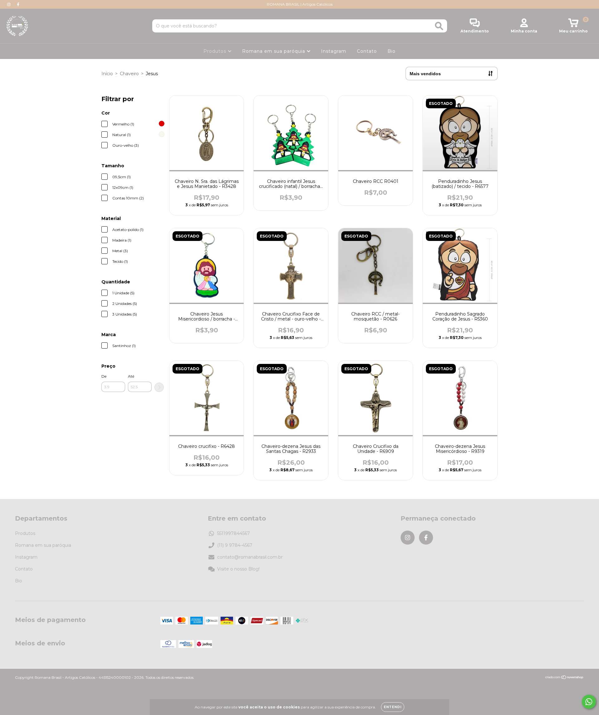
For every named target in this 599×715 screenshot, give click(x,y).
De (103, 376)
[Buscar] (439, 26)
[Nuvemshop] (564, 678)
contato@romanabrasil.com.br (250, 557)
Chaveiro (129, 73)
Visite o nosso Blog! (238, 569)
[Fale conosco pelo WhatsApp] (589, 702)
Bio (391, 51)
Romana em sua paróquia (274, 51)
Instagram (333, 51)
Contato (367, 51)
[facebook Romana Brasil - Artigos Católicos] (18, 4)
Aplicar (159, 387)
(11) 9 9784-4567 (234, 545)
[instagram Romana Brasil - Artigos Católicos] (9, 4)
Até (131, 376)
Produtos (215, 51)
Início (107, 73)
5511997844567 (233, 533)
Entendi (393, 707)
